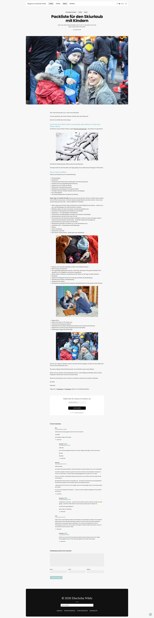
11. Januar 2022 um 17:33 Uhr (64, 534)
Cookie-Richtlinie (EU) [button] (82, 610)
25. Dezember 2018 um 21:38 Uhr (60, 429)
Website (88, 569)
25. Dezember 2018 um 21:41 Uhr (64, 445)
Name (51, 569)
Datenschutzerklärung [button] (69, 610)
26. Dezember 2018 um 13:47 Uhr (60, 463)
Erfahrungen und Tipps (71, 12)
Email (69, 569)
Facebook (68, 389)
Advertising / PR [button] (93, 610)
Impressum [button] (59, 610)
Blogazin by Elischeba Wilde (36, 3)
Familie (80, 12)
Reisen (85, 12)
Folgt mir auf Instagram (80, 129)
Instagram (60, 389)
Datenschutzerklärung (79, 412)
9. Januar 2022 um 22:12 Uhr (60, 517)
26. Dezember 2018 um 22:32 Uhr (65, 499)
